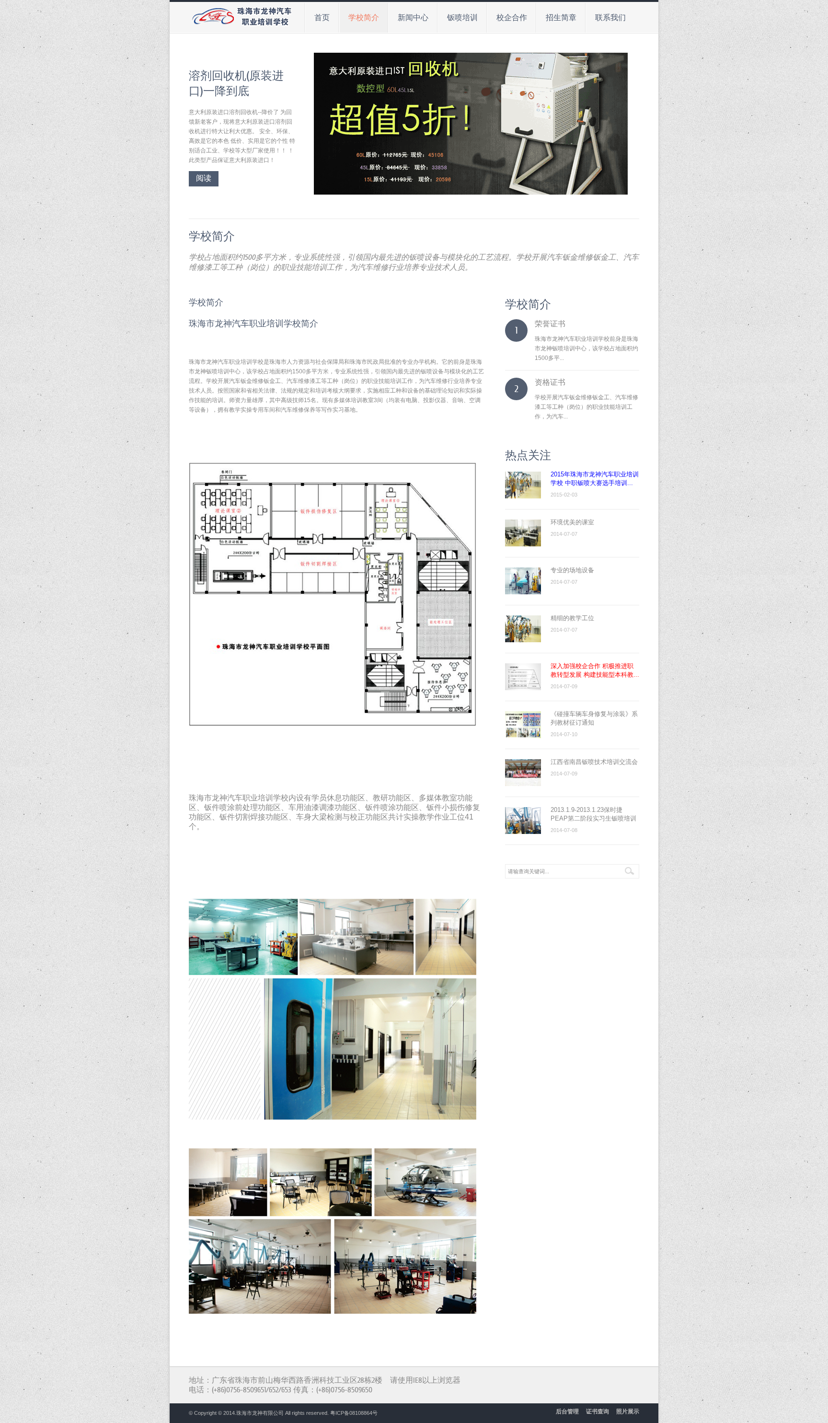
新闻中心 (408, 16)
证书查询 (597, 1411)
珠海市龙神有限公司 (260, 1413)
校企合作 (507, 16)
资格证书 (550, 382)
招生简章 (556, 16)
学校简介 (359, 16)
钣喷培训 (458, 16)
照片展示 (627, 1411)
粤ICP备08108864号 (354, 1413)
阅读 (203, 178)
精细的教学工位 (572, 618)
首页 (322, 17)
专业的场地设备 (572, 570)
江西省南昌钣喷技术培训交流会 (594, 761)
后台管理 (567, 1411)
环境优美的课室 (572, 522)
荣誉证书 (550, 324)
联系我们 (606, 16)
